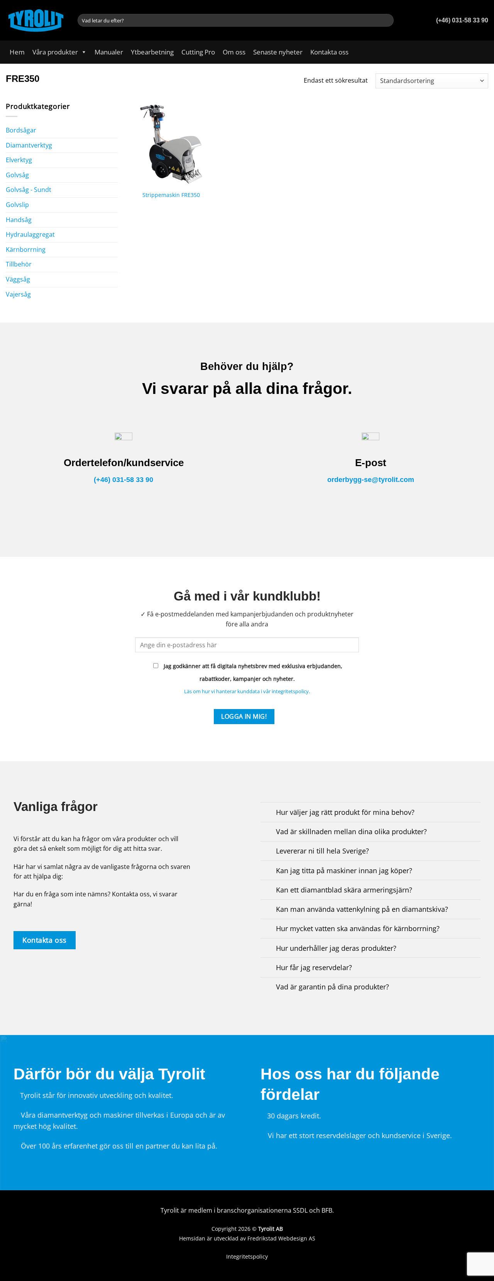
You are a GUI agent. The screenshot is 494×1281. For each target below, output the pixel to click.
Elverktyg (19, 160)
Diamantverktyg (29, 145)
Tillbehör (19, 264)
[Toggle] (115, 145)
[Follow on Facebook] (473, 52)
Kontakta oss (329, 52)
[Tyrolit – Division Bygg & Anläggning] (36, 20)
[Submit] (386, 20)
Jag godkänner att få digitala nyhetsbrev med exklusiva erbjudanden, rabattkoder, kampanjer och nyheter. (252, 672)
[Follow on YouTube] (483, 52)
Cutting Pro (198, 52)
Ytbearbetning (152, 52)
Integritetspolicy (247, 1256)
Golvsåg (17, 175)
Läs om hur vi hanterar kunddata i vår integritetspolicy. (247, 691)
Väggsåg (18, 279)
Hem (17, 52)
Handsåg (19, 219)
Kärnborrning (26, 249)
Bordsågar (21, 130)
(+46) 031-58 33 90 (123, 480)
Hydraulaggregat (30, 234)
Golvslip (17, 204)
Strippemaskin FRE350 (171, 195)
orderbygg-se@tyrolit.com (370, 480)
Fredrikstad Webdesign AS (281, 1238)
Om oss (234, 52)
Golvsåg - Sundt (28, 189)
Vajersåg (18, 294)
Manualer (109, 52)
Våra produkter (55, 52)
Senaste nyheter (278, 52)
